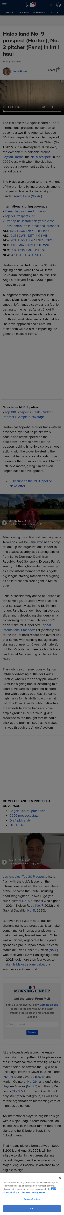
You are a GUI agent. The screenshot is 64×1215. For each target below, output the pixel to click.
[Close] (60, 1177)
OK (31, 1208)
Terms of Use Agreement (34, 1192)
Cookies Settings (32, 1199)
